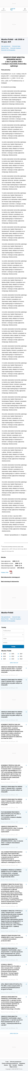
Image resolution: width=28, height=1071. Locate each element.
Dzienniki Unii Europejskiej (8, 50)
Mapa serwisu (13, 1067)
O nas (7, 1061)
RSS (10, 1065)
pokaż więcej (13, 1033)
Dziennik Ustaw (16, 46)
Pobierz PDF (4, 572)
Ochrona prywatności (15, 1061)
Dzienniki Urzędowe (15, 48)
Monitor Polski (5, 48)
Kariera (6, 1065)
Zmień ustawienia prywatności (10, 1063)
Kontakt (15, 1065)
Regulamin (22, 1063)
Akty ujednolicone (5, 46)
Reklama (20, 1065)
